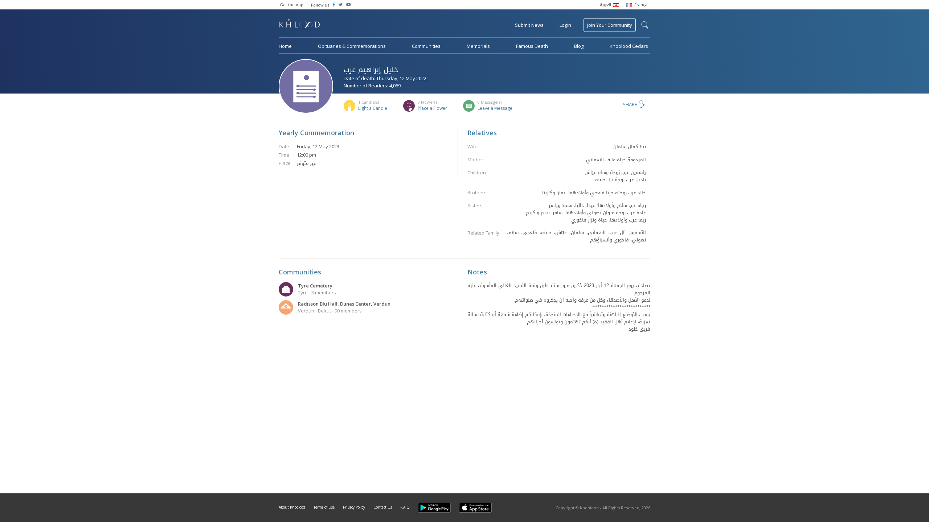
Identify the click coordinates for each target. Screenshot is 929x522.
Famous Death (532, 46)
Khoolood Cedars (629, 46)
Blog (579, 46)
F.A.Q (405, 507)
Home (285, 46)
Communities (426, 46)
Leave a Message (495, 108)
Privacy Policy (354, 507)
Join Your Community (609, 25)
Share (630, 104)
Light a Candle (372, 108)
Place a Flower (432, 108)
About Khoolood (292, 507)
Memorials (478, 46)
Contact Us (382, 507)
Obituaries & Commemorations (352, 46)
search (644, 25)
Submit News (529, 25)
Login (565, 25)
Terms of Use (324, 507)
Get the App (291, 4)
